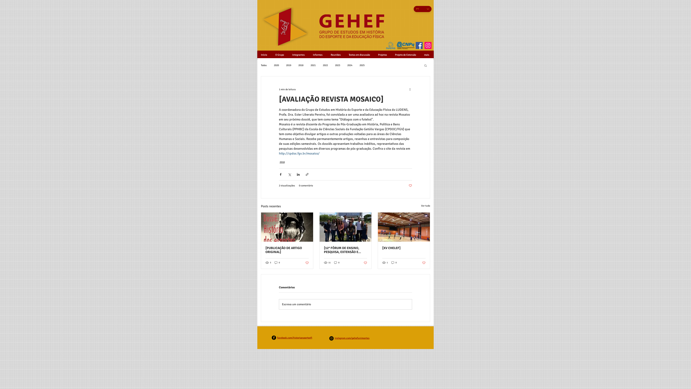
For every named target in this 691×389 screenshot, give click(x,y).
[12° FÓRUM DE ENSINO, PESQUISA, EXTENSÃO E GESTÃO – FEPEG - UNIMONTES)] (341, 250)
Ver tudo (425, 205)
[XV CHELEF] (391, 248)
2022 (325, 65)
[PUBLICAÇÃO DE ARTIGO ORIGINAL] (283, 250)
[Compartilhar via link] (307, 174)
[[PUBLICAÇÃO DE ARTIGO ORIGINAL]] (287, 227)
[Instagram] (428, 45)
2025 (362, 65)
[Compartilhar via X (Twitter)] (289, 174)
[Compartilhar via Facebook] (280, 174)
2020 (276, 65)
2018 (300, 65)
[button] (425, 65)
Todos (264, 65)
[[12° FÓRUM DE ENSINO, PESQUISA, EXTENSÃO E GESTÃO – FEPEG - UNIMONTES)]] (346, 227)
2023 (337, 65)
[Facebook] (419, 45)
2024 (349, 65)
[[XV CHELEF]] (404, 227)
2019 (288, 65)
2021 (313, 65)
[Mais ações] (410, 89)
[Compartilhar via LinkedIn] (298, 174)
